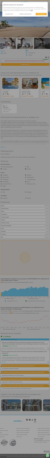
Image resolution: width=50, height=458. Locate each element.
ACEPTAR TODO (41, 14)
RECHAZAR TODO (9, 14)
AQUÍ (32, 10)
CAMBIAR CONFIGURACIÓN (25, 14)
